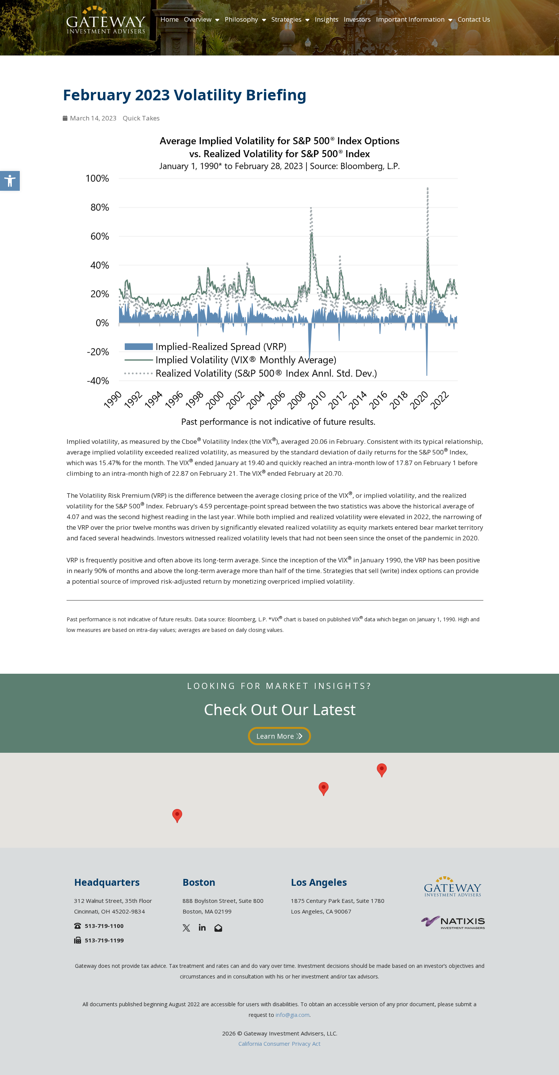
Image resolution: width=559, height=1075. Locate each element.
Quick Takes (141, 118)
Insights (326, 19)
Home (169, 19)
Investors (357, 19)
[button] (10, 181)
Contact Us (474, 19)
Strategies (287, 19)
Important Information (410, 19)
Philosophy (241, 19)
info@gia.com (293, 1014)
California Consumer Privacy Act (279, 1043)
